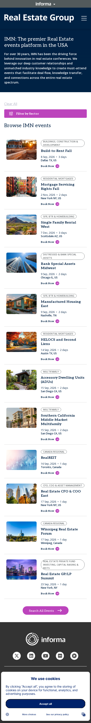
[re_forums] (17, 656)
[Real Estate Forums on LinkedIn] (31, 656)
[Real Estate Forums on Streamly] (74, 656)
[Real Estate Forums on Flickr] (60, 656)
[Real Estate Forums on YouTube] (45, 656)
